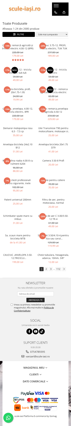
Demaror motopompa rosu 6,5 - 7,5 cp (18, 130)
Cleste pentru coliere (53, 180)
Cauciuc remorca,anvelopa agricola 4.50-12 (53, 110)
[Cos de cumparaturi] (64, 12)
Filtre (20, 34)
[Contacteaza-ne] (55, 12)
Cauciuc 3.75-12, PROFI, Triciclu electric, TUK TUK (53, 47)
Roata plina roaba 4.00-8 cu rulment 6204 (18, 162)
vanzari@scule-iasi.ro (37, 356)
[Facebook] (29, 331)
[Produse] (56, 6)
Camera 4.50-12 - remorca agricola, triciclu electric (53, 91)
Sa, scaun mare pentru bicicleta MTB (17, 237)
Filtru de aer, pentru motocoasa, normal (53, 201)
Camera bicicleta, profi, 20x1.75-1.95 (18, 91)
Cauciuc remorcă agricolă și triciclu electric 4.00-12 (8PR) (17, 47)
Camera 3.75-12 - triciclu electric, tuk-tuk (17, 71)
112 (58, 268)
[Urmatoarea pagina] (64, 269)
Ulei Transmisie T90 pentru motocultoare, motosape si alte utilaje (53, 130)
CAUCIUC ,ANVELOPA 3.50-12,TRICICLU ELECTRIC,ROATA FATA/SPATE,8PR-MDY (17, 256)
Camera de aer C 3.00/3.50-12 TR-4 (53, 217)
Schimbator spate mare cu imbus (17, 217)
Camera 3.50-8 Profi (53, 160)
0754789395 (37, 351)
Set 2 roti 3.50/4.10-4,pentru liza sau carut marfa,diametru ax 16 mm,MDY (53, 237)
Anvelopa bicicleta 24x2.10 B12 (17, 146)
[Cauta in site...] (55, 19)
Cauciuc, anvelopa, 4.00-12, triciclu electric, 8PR (18, 110)
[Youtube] (35, 331)
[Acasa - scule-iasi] (24, 9)
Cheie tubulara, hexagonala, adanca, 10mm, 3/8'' (53, 256)
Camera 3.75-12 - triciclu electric (53, 71)
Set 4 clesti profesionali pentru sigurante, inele (18, 182)
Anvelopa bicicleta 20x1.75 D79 (53, 146)
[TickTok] (42, 331)
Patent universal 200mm (17, 199)
